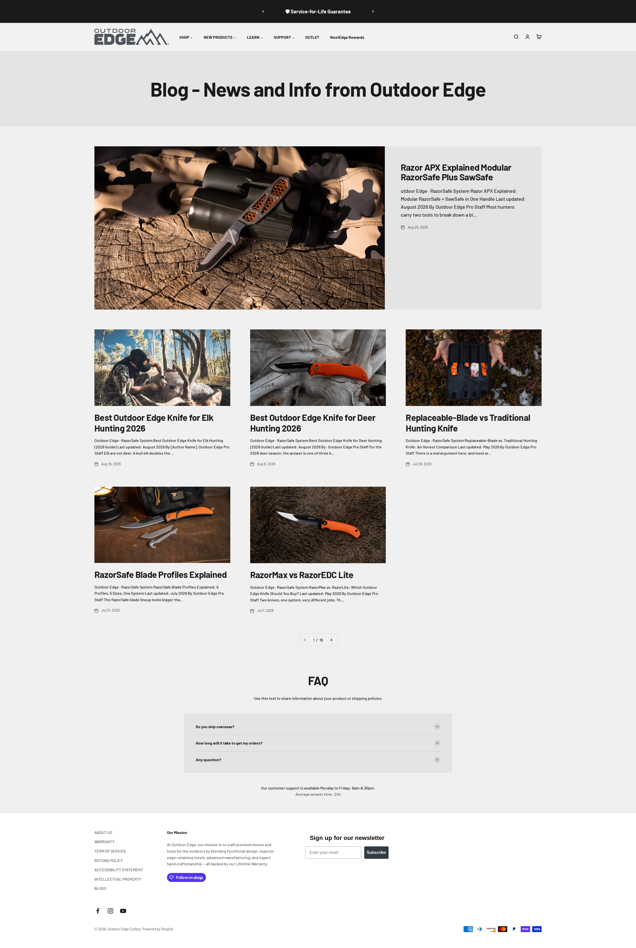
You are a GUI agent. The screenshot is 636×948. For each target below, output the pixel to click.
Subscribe (376, 852)
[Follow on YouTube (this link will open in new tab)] (123, 911)
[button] (516, 37)
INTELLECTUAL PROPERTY (117, 879)
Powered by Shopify (157, 929)
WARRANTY (104, 841)
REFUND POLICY (108, 860)
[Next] (373, 11)
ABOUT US (103, 832)
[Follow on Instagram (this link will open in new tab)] (110, 911)
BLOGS (100, 888)
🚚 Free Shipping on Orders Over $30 (318, 11)
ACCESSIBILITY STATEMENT (118, 869)
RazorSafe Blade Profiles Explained (160, 574)
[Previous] (263, 11)
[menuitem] (186, 36)
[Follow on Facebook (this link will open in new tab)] (97, 911)
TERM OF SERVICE (110, 851)
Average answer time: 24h (318, 794)
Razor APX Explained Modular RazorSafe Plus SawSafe (456, 172)
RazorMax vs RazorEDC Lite (302, 574)
